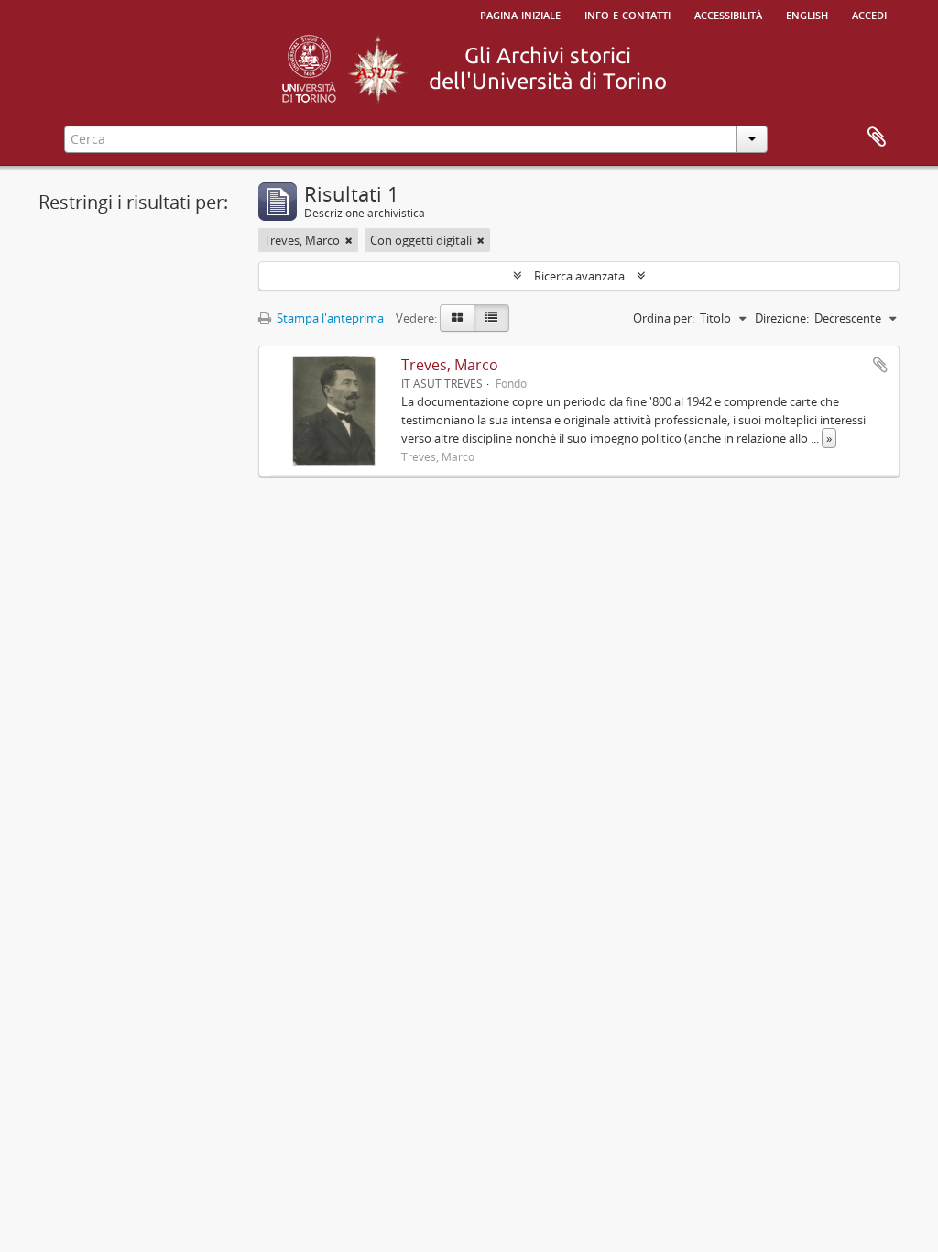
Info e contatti (627, 14)
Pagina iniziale (520, 14)
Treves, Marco (449, 365)
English (807, 14)
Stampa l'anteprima (329, 318)
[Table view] (491, 318)
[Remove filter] (349, 240)
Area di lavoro (877, 137)
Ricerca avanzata (579, 276)
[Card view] (457, 318)
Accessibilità (728, 14)
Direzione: (782, 318)
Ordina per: (663, 318)
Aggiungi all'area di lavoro (880, 365)
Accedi (869, 14)
